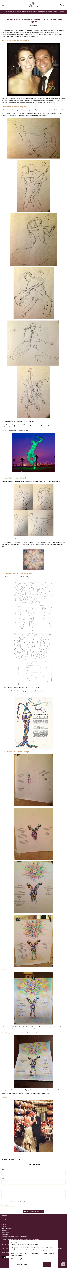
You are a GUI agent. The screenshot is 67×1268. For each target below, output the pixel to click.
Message (4, 1187)
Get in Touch (4, 1224)
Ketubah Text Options (6, 1228)
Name (3, 1169)
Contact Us (4, 1215)
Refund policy (4, 1234)
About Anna (4, 1226)
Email (3, 1178)
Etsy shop (54, 30)
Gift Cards (3, 1219)
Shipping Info (4, 1217)
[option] (33, 12)
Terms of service (5, 1232)
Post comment (7, 1205)
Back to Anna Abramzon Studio (35, 1211)
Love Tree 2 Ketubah (37, 691)
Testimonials (4, 1230)
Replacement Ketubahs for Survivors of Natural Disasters (14, 1236)
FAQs (2, 1221)
